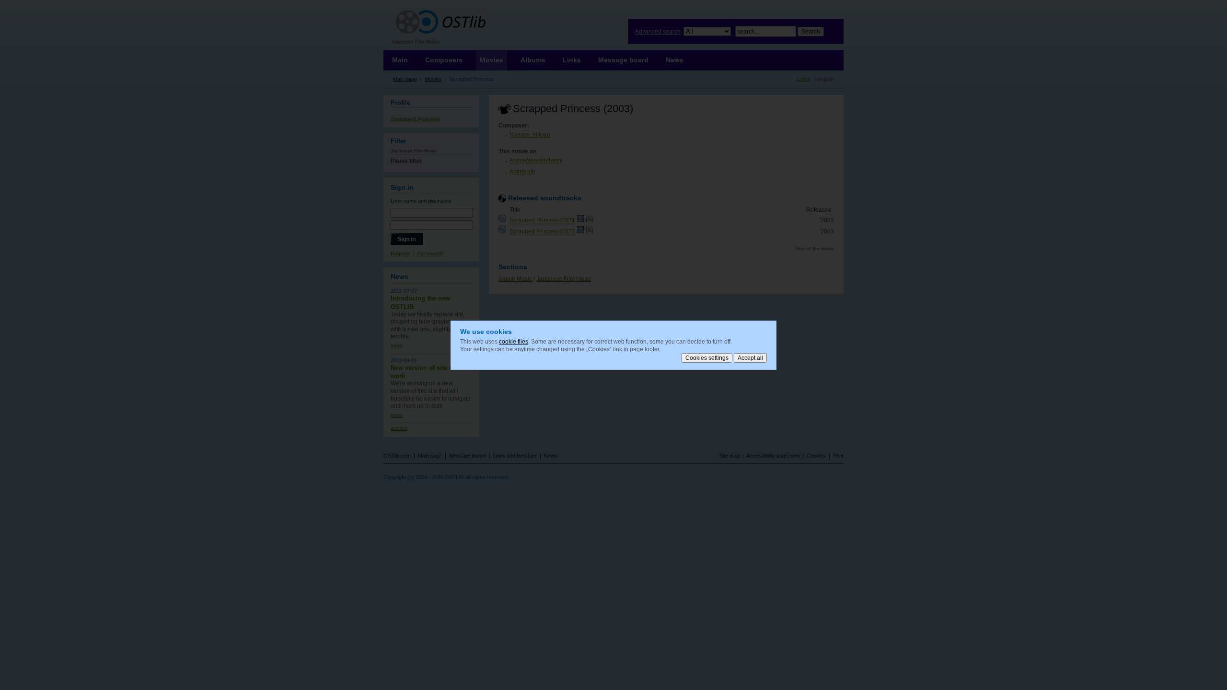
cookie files (513, 341)
